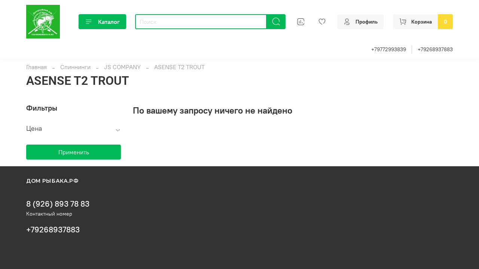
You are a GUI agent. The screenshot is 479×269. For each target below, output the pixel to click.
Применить (73, 152)
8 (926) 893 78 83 (57, 204)
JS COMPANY (122, 67)
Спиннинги (75, 67)
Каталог (109, 21)
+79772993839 (388, 49)
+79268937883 (435, 49)
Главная (36, 67)
